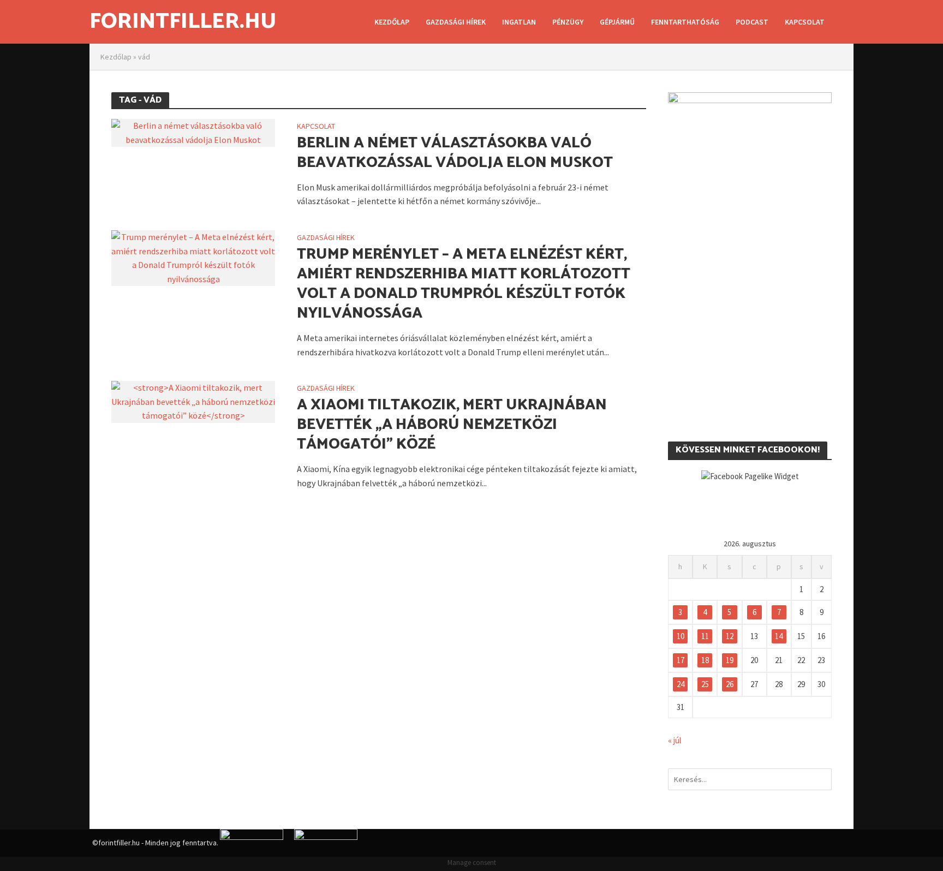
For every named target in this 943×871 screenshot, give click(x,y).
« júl (674, 740)
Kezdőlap (391, 22)
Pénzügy (567, 22)
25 (705, 684)
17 (680, 660)
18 (705, 660)
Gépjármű (617, 22)
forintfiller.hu (182, 22)
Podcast (752, 22)
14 (779, 636)
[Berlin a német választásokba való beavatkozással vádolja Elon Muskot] (193, 131)
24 (680, 684)
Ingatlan (519, 22)
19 (729, 660)
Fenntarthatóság (685, 22)
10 (680, 636)
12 (729, 636)
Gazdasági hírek (456, 22)
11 (705, 636)
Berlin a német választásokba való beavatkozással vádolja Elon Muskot (455, 152)
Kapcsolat (805, 22)
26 (729, 684)
